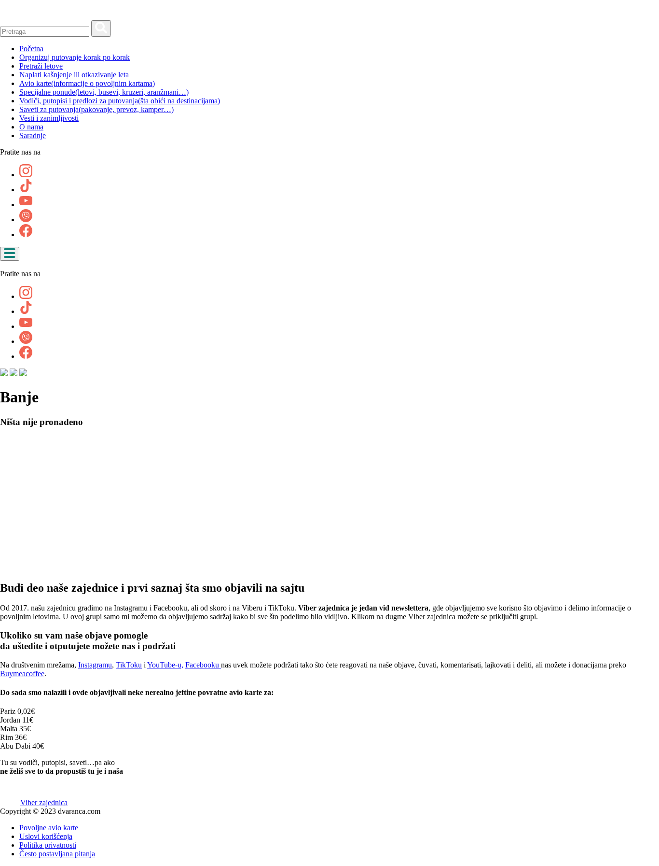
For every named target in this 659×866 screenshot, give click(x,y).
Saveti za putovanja (96, 109)
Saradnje (32, 135)
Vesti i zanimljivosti (49, 118)
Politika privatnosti (47, 845)
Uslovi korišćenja (45, 836)
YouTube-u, (165, 665)
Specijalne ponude (104, 92)
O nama (31, 127)
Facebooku (203, 665)
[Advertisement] (289, 504)
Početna (31, 48)
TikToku (129, 665)
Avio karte (87, 83)
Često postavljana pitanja (57, 854)
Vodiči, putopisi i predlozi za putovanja (119, 101)
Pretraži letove (41, 66)
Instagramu (95, 665)
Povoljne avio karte (48, 827)
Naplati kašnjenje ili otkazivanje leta (74, 75)
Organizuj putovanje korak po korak (74, 57)
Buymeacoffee (22, 673)
